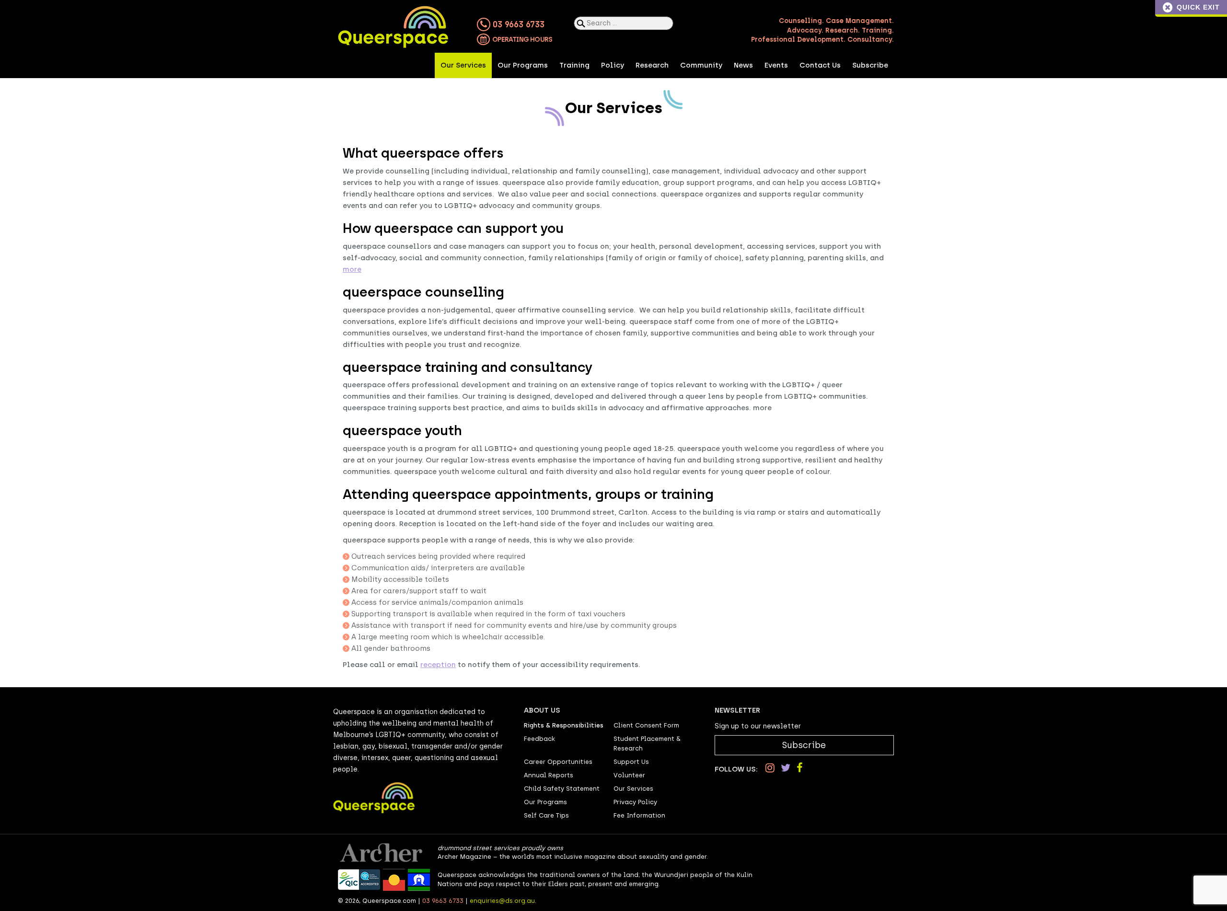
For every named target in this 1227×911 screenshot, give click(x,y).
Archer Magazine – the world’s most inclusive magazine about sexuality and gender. (573, 856)
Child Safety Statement (562, 788)
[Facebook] (800, 767)
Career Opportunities (558, 761)
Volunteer (629, 775)
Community (701, 65)
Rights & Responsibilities (563, 725)
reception (438, 664)
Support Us (631, 761)
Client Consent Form (646, 725)
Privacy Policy (635, 802)
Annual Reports (548, 775)
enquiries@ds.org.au (502, 900)
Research (652, 65)
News (743, 65)
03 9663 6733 (517, 24)
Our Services (463, 65)
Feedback (539, 738)
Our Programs (523, 65)
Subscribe (870, 65)
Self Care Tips (546, 815)
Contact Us (820, 65)
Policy (612, 65)
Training (574, 65)
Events (776, 65)
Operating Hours (521, 39)
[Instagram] (770, 767)
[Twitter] (785, 767)
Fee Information (639, 815)
